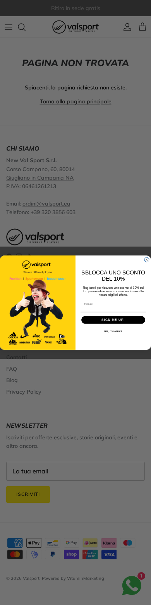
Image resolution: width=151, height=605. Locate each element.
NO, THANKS (113, 331)
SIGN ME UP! (113, 320)
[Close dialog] (146, 259)
